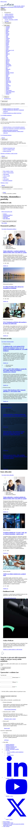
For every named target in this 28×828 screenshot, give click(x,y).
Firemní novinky (6, 216)
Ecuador (7, 42)
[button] (7, 12)
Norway (7, 66)
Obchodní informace (10, 745)
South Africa (8, 81)
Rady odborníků (6, 218)
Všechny (5, 213)
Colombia (8, 38)
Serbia (7, 76)
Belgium (7, 31)
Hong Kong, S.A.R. (10, 50)
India (7, 52)
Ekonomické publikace (8, 215)
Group (7, 49)
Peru (7, 68)
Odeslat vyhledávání (18, 188)
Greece (7, 47)
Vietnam (7, 93)
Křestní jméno (16, 677)
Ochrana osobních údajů (8, 822)
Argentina (8, 26)
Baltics (7, 30)
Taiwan (7, 86)
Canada (7, 34)
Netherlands (8, 64)
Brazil (7, 32)
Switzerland (8, 85)
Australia (7, 27)
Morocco (7, 63)
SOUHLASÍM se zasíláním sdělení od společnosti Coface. (14, 691)
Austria (7, 29)
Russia (7, 75)
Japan (7, 57)
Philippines (8, 69)
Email (14, 686)
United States (8, 92)
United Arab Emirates (10, 91)
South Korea (8, 82)
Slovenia (7, 79)
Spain (7, 83)
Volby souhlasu (6, 826)
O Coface (8, 750)
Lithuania (8, 59)
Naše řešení (5, 217)
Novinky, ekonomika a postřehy (12, 749)
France (7, 45)
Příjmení (15, 682)
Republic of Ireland (10, 72)
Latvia (7, 58)
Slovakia (7, 78)
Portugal (7, 71)
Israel (7, 55)
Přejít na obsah (4, 1)
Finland (7, 44)
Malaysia (7, 60)
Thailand (7, 88)
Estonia (7, 43)
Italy (7, 56)
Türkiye (7, 89)
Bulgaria (7, 33)
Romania (7, 73)
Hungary (7, 51)
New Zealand (8, 65)
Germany (8, 46)
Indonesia (8, 53)
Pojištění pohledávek (10, 744)
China (7, 37)
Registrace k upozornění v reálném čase (8, 696)
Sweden (7, 84)
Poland (7, 70)
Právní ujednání (6, 821)
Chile (7, 36)
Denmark (8, 40)
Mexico (7, 62)
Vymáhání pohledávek (10, 748)
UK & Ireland (8, 90)
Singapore (8, 77)
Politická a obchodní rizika (11, 746)
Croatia (7, 39)
